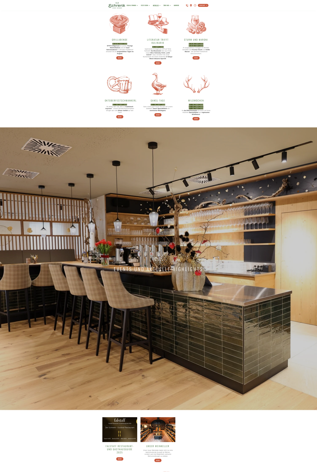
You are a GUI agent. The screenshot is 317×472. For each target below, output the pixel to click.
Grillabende (120, 39)
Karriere (176, 5)
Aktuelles (156, 5)
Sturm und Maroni (196, 39)
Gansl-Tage (158, 100)
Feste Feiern (144, 5)
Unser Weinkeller (157, 446)
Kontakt (202, 5)
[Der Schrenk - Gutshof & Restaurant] (117, 5)
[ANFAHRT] (191, 5)
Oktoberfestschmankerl (121, 100)
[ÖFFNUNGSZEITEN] (195, 5)
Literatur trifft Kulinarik (158, 41)
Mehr (120, 58)
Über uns (166, 5)
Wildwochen (196, 100)
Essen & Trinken (131, 5)
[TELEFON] (187, 5)
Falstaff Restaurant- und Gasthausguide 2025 (120, 449)
